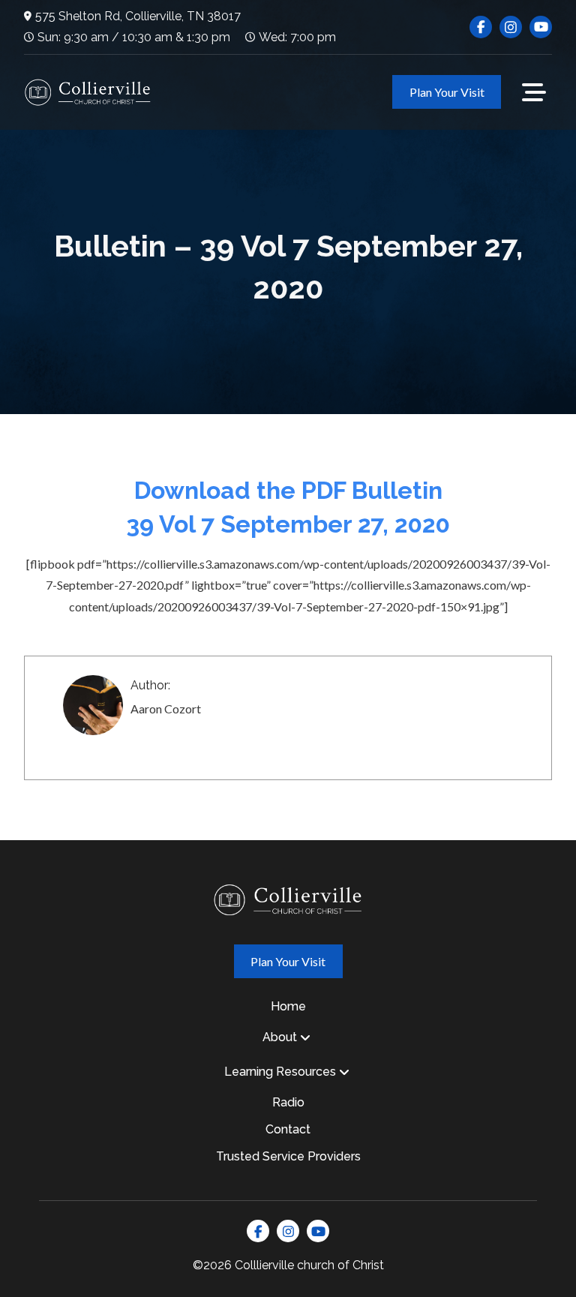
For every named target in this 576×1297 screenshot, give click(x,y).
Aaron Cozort (165, 708)
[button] (534, 92)
